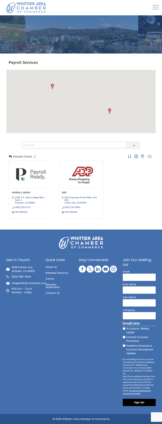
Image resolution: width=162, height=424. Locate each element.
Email (126, 271)
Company (129, 310)
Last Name (129, 297)
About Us (51, 267)
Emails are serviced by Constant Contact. (137, 392)
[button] (155, 7)
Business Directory (57, 273)
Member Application (53, 286)
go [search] (134, 145)
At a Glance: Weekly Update (137, 330)
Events (50, 279)
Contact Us (53, 293)
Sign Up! (139, 402)
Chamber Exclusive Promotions (137, 339)
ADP (64, 192)
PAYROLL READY (21, 192)
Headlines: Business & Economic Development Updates (139, 349)
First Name (129, 284)
